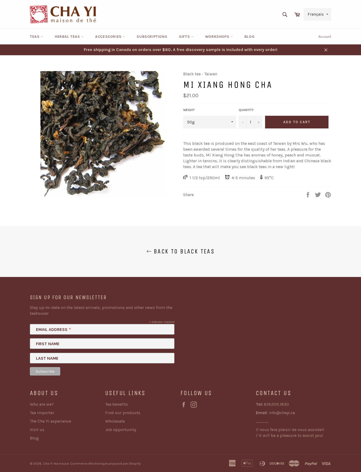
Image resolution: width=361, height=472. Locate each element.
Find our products (122, 412)
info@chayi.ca (282, 412)
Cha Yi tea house (56, 463)
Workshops (217, 36)
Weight (189, 110)
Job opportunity (120, 429)
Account (324, 37)
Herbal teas (68, 36)
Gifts (185, 36)
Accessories (109, 36)
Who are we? (42, 404)
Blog (249, 36)
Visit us (37, 429)
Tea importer (42, 412)
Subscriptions (152, 36)
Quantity (246, 110)
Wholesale (115, 421)
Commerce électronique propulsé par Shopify (105, 463)
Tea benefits (116, 404)
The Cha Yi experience (50, 421)
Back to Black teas (183, 251)
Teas (35, 36)
